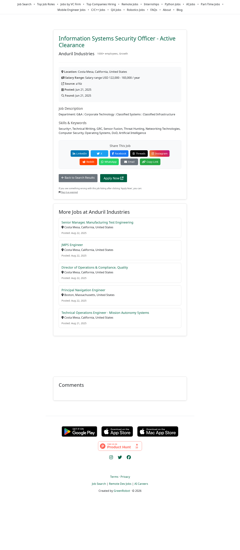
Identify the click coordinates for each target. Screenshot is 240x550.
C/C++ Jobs (98, 10)
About (167, 10)
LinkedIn (81, 153)
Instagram (161, 153)
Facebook (120, 153)
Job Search (24, 4)
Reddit (90, 161)
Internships (151, 4)
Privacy (125, 477)
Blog (180, 10)
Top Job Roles (46, 4)
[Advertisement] (120, 354)
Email (131, 161)
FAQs (153, 10)
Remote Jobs (130, 4)
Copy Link (152, 161)
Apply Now (112, 178)
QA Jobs (116, 10)
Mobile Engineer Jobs (71, 10)
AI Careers (141, 484)
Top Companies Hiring (101, 4)
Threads (140, 153)
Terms (114, 477)
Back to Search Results (79, 178)
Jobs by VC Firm (70, 4)
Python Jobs (173, 4)
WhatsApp (111, 161)
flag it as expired (69, 192)
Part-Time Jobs (210, 4)
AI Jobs (190, 4)
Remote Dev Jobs (120, 484)
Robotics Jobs (136, 10)
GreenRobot (122, 491)
